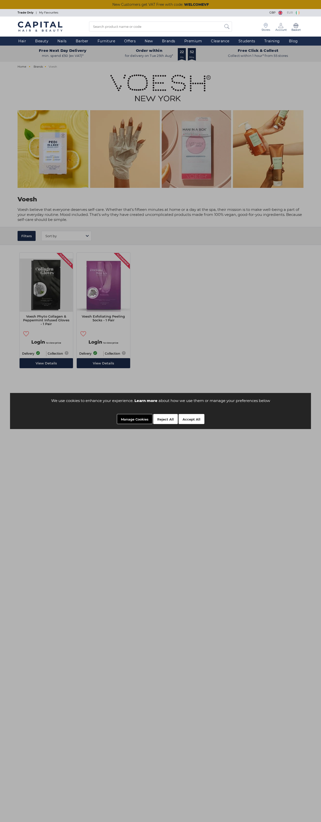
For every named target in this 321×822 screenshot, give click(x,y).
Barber (82, 41)
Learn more (145, 400)
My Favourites (48, 12)
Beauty (41, 41)
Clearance (220, 41)
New (149, 41)
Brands (168, 41)
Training (272, 41)
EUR (290, 12)
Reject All (165, 419)
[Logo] (40, 26)
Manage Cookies (134, 419)
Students (246, 41)
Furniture (106, 41)
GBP (273, 12)
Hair (22, 41)
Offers (130, 41)
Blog (293, 41)
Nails (62, 41)
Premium (193, 41)
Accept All (191, 419)
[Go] (227, 27)
